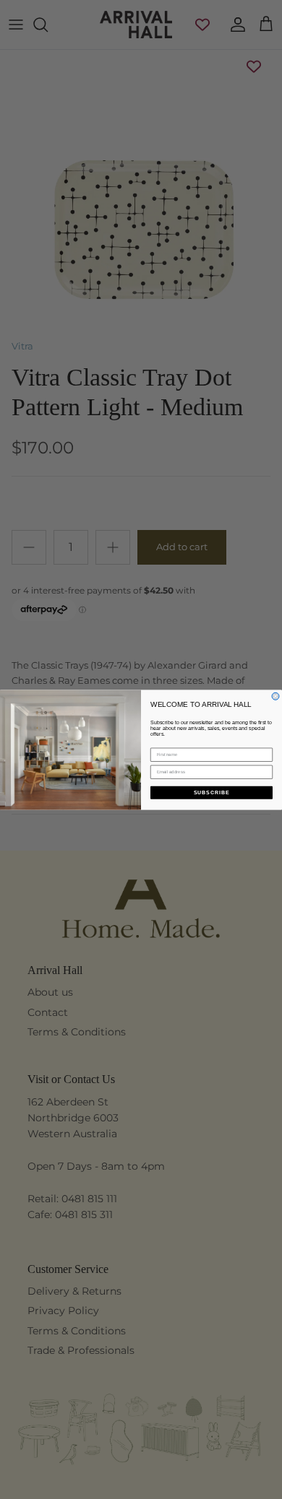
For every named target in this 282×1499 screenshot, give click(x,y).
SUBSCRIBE (212, 792)
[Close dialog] (275, 696)
